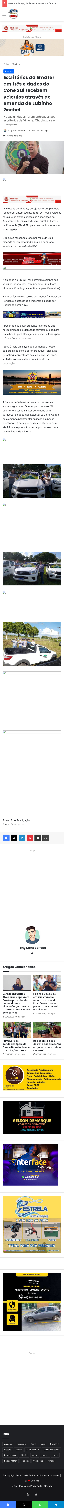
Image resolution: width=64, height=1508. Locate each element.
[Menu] (4, 15)
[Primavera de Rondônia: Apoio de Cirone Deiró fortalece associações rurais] (17, 1030)
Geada (19, 1449)
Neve (55, 1455)
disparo (7, 1449)
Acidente (8, 1444)
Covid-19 (54, 1444)
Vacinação (38, 1461)
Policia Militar (10, 1461)
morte (34, 1455)
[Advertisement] (32, 885)
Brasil (33, 1444)
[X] (14, 838)
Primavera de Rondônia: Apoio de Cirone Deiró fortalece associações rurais (16, 1045)
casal (43, 1444)
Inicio (8, 64)
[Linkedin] (22, 838)
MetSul (24, 1455)
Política (16, 64)
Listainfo (35, 1480)
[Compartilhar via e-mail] (37, 838)
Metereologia (10, 1455)
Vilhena (51, 1461)
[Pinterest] (30, 838)
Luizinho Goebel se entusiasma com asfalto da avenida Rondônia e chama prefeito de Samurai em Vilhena (45, 1001)
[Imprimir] (45, 838)
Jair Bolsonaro (32, 1449)
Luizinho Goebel (51, 1449)
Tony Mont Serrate (16, 130)
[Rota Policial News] (13, 14)
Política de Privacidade (30, 1486)
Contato (48, 1486)
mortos (45, 1455)
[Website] (32, 953)
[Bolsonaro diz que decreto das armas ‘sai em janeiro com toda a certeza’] (47, 1030)
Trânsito (25, 1461)
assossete (21, 1444)
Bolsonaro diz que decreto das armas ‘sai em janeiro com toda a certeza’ (47, 1045)
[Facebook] (6, 838)
